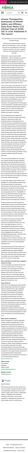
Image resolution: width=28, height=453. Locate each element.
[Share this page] (26, 12)
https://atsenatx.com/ (7, 358)
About (7, 444)
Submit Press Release (8, 447)
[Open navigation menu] (2, 12)
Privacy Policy (21, 450)
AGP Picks (3, 2)
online (9, 256)
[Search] (19, 12)
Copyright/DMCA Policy (9, 450)
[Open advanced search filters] (22, 12)
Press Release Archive (16, 444)
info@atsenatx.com (6, 374)
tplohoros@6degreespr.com (8, 369)
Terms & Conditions (20, 447)
